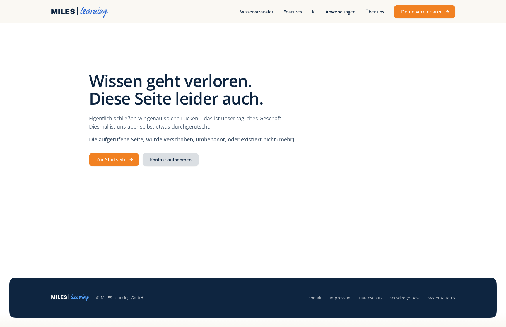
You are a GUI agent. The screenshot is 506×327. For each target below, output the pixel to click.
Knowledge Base (405, 298)
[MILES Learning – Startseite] (80, 11)
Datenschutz (370, 298)
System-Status (441, 298)
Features (292, 12)
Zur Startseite (111, 159)
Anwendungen (340, 12)
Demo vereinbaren (422, 11)
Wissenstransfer (256, 12)
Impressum (341, 298)
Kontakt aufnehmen (171, 159)
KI (314, 12)
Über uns (374, 12)
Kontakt (315, 298)
